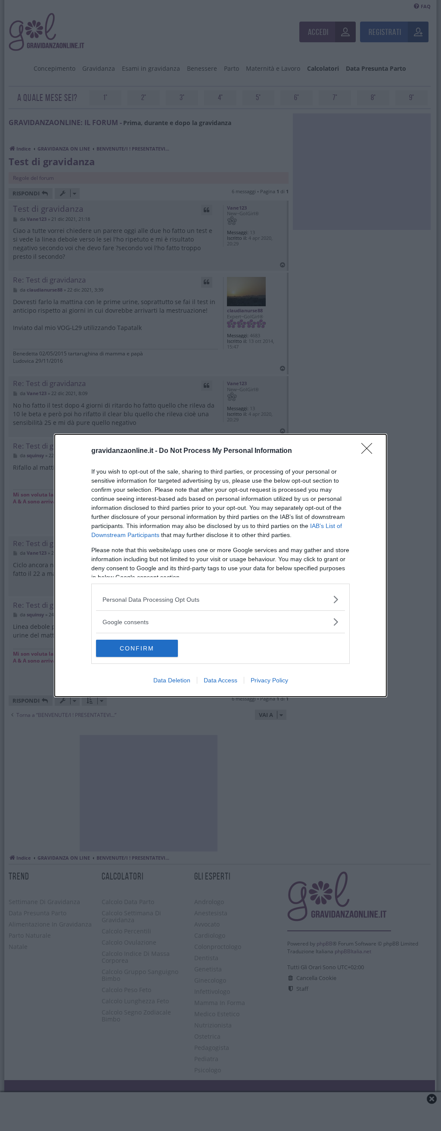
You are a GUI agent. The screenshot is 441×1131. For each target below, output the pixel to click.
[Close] (369, 451)
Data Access (220, 680)
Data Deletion (171, 680)
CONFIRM (137, 648)
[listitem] (220, 599)
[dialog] (220, 565)
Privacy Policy (269, 680)
